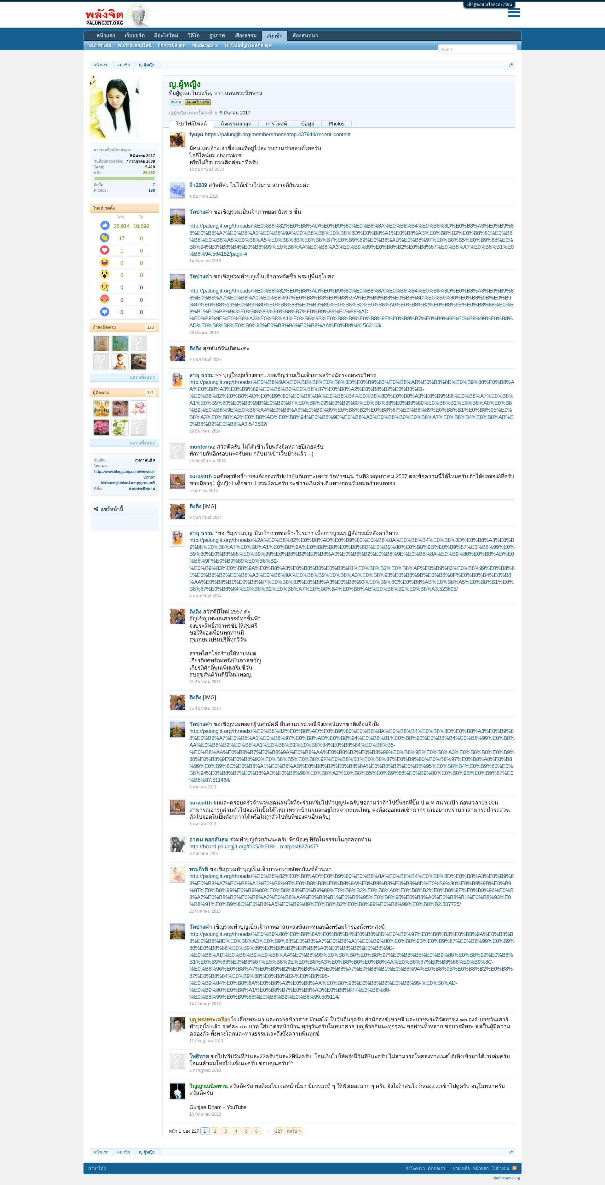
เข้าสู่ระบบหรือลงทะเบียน (489, 4)
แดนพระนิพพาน (142, 488)
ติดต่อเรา (436, 1168)
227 (279, 1131)
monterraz (202, 447)
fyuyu (196, 134)
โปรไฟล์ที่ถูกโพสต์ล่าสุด (248, 45)
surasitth (200, 476)
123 (150, 327)
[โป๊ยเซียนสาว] (101, 427)
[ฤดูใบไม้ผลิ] (138, 427)
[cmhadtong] (120, 361)
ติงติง (195, 348)
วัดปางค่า (200, 212)
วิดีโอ (194, 35)
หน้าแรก (105, 35)
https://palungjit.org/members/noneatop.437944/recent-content (278, 134)
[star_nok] (120, 408)
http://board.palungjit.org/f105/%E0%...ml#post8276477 (254, 846)
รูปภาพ (217, 35)
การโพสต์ (276, 123)
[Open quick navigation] (511, 65)
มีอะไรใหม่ (166, 35)
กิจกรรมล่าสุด (236, 123)
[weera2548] (101, 361)
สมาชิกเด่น (100, 45)
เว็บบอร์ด (135, 35)
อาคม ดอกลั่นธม (208, 839)
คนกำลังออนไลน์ (135, 45)
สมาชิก (275, 35)
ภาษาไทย (97, 1168)
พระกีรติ (198, 869)
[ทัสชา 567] (120, 343)
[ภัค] (138, 343)
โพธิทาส (199, 1056)
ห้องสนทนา (305, 35)
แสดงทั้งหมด (143, 377)
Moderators (205, 45)
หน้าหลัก (481, 1168)
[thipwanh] (101, 408)
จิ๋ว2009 (198, 185)
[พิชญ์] (138, 361)
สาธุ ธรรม (201, 375)
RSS (514, 1168)
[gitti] (120, 427)
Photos (336, 123)
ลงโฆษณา (415, 1168)
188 (151, 190)
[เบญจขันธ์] (138, 408)
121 (150, 392)
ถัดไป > (294, 1131)
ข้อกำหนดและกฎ (506, 1178)
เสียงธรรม (245, 35)
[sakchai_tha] (101, 343)
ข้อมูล (307, 123)
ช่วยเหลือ (461, 1168)
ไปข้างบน (500, 1168)
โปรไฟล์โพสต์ (191, 123)
